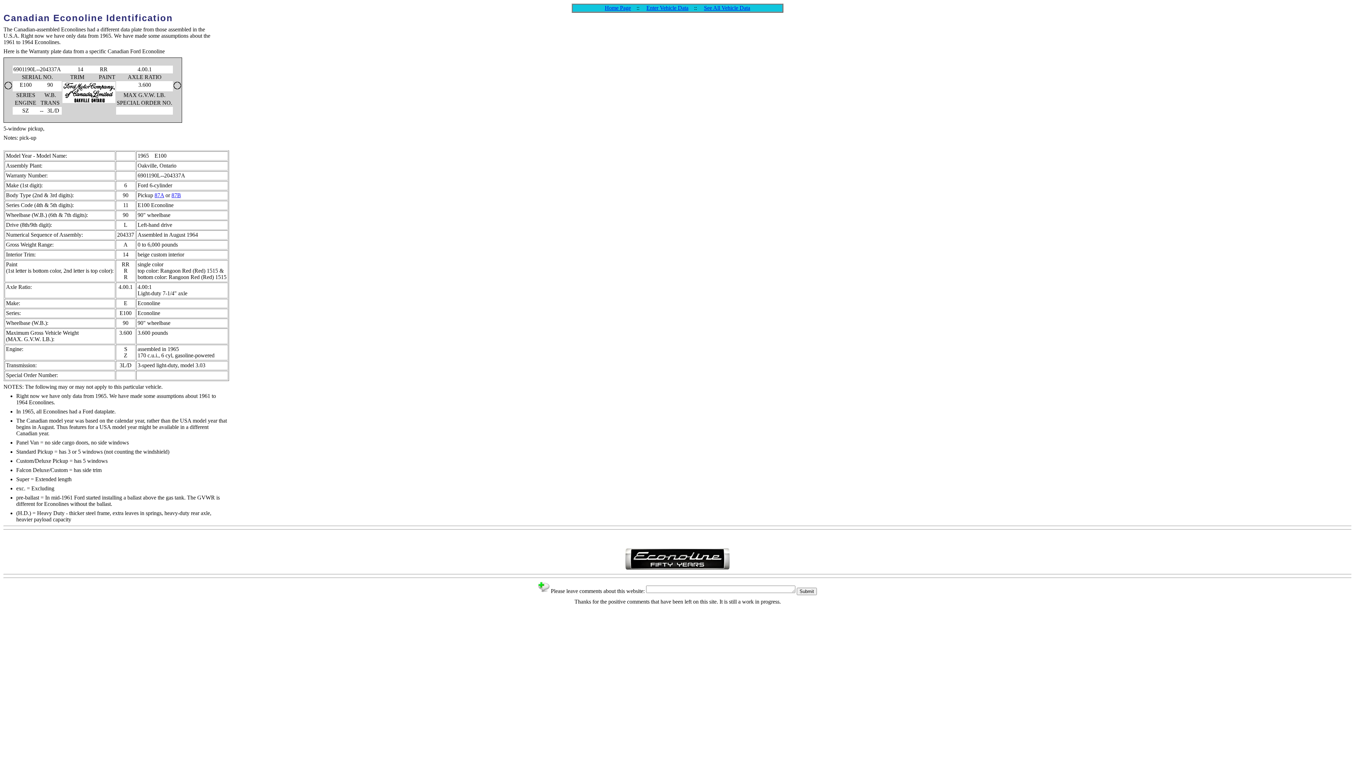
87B (176, 195)
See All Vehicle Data (727, 8)
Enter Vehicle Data (667, 8)
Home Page (618, 8)
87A (159, 195)
